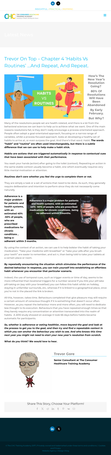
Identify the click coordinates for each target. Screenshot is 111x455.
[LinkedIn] (52, 428)
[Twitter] (58, 428)
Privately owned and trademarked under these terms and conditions (67, 445)
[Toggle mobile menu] (105, 15)
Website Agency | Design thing (55, 451)
